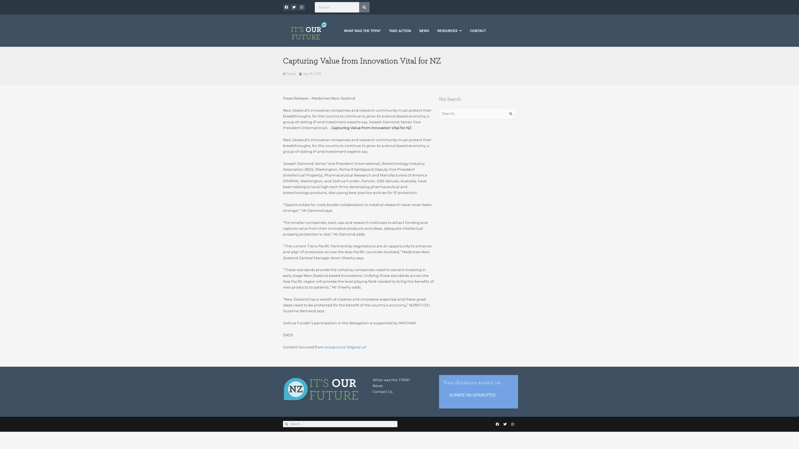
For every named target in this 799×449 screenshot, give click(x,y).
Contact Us (383, 392)
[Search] (364, 7)
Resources (447, 31)
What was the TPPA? (362, 31)
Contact (478, 31)
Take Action (400, 31)
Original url (356, 347)
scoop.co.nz (335, 347)
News (424, 31)
